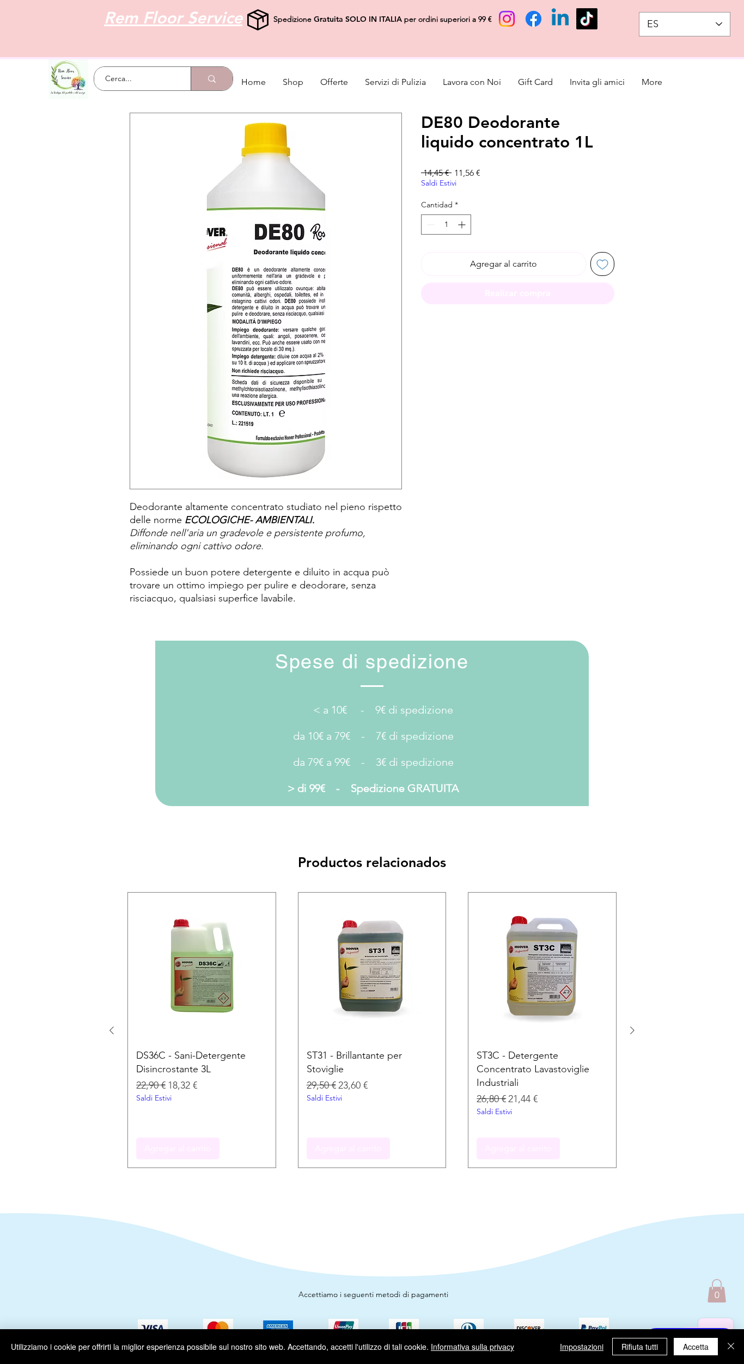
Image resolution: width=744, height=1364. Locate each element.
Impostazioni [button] (581, 1346)
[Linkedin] (560, 18)
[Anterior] (111, 1030)
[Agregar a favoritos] (602, 264)
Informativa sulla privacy (472, 1346)
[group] (372, 1030)
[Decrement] (429, 224)
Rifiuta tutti (639, 1346)
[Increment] (462, 224)
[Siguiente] (632, 1030)
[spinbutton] (446, 224)
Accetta (696, 1346)
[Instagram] (506, 18)
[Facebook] (533, 18)
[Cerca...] (212, 78)
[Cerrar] (730, 1346)
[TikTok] (586, 18)
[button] (717, 1290)
